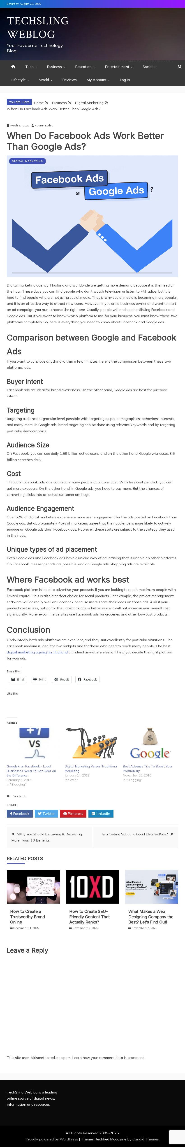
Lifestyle (18, 79)
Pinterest (75, 813)
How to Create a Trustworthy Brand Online (27, 916)
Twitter (48, 813)
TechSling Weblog (38, 28)
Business (54, 66)
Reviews (69, 79)
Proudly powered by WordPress (52, 1139)
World (44, 79)
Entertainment (117, 66)
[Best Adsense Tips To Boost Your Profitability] (149, 743)
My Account (96, 79)
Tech (29, 66)
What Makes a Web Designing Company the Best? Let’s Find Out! (150, 916)
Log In (125, 79)
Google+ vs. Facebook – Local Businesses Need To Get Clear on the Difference (31, 770)
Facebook (19, 796)
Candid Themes (145, 1139)
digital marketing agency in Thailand (37, 652)
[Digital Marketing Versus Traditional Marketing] (91, 743)
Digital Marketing (27, 161)
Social (148, 66)
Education (83, 66)
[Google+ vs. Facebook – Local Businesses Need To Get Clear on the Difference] (33, 743)
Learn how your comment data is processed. (108, 1057)
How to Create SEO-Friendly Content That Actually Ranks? (89, 916)
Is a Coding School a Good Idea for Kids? (135, 834)
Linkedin (102, 813)
